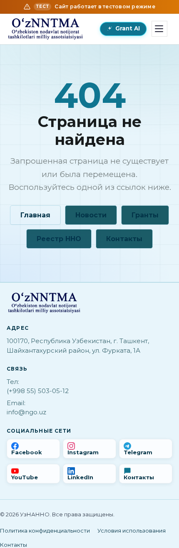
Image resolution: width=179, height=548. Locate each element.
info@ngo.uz (26, 412)
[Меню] (159, 29)
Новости (91, 215)
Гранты (145, 215)
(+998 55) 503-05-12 (38, 391)
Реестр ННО (59, 239)
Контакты (124, 239)
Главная (35, 215)
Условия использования (131, 530)
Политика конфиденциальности (45, 530)
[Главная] (45, 29)
